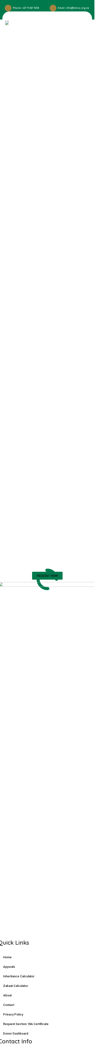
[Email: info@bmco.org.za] (53, 8)
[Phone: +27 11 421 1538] (8, 8)
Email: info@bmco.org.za (73, 8)
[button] (83, 22)
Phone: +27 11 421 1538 (26, 8)
